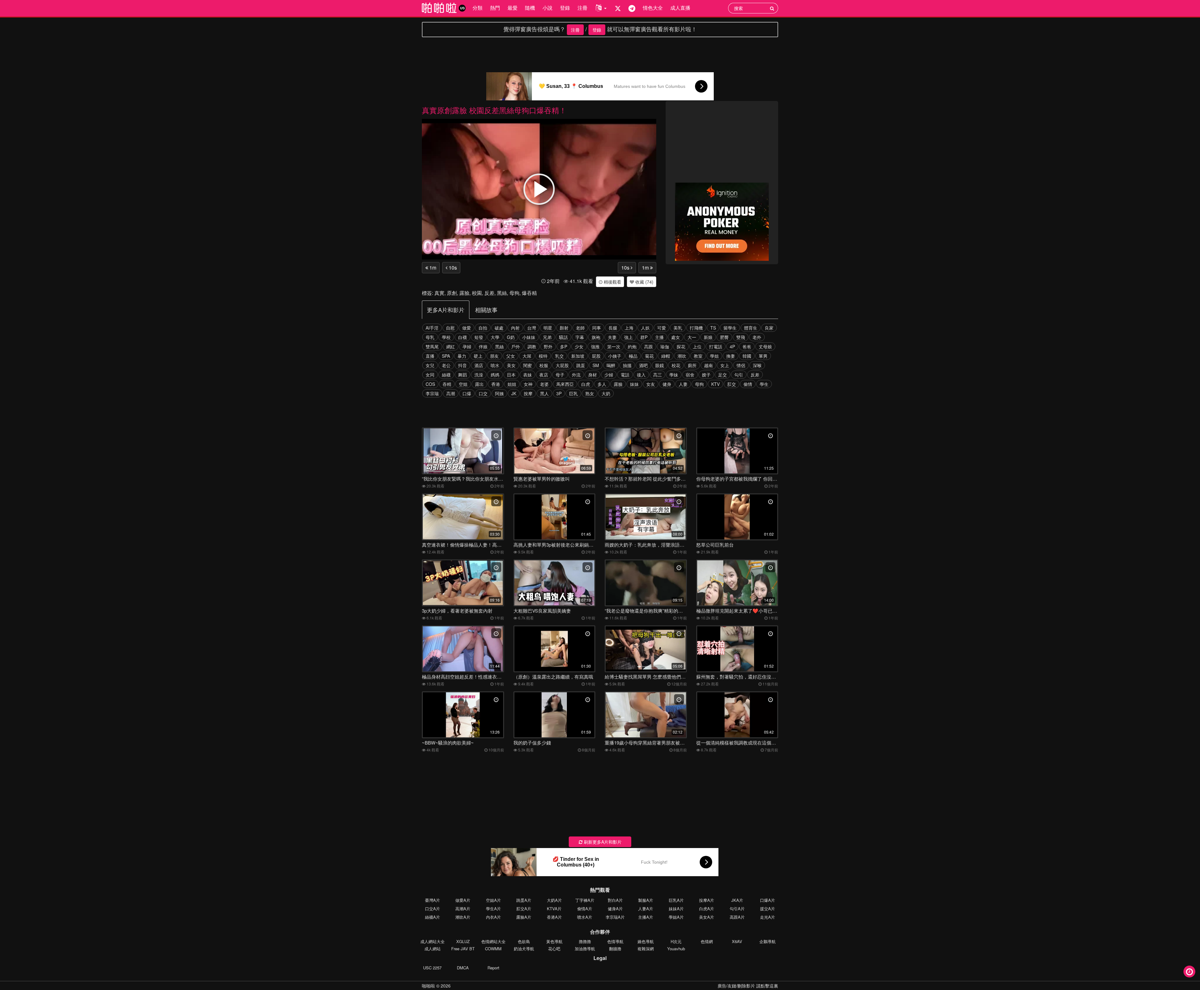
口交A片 (432, 909)
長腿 (612, 328)
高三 (657, 374)
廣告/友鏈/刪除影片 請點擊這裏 (748, 985)
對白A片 (615, 900)
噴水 (495, 365)
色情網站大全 (493, 941)
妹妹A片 (676, 909)
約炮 (632, 346)
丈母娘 (765, 346)
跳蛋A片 (523, 900)
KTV (715, 384)
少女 (579, 346)
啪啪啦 (428, 985)
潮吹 (682, 356)
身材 (592, 374)
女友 (650, 384)
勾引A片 (737, 909)
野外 (548, 346)
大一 (692, 337)
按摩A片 (706, 900)
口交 (483, 393)
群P (644, 337)
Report (493, 968)
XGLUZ (463, 941)
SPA (446, 356)
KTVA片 (554, 909)
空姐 (463, 384)
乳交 (559, 356)
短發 (478, 337)
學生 (764, 384)
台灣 (531, 328)
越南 (708, 365)
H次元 (676, 941)
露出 (479, 384)
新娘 (708, 337)
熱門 (495, 7)
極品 (633, 356)
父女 (510, 356)
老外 (756, 337)
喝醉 (611, 365)
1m (432, 267)
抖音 (462, 365)
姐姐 (512, 384)
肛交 (731, 384)
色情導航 (615, 941)
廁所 (692, 365)
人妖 (645, 328)
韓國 (746, 356)
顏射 (564, 328)
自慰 (450, 328)
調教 (532, 346)
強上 (628, 337)
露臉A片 (523, 917)
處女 (675, 337)
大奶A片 (554, 900)
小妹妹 (528, 337)
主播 (659, 337)
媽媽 (495, 374)
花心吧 (554, 949)
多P (563, 346)
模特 (543, 356)
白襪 (462, 337)
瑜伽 (664, 346)
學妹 (673, 374)
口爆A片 (767, 900)
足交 (722, 374)
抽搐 (627, 365)
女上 (724, 365)
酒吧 (643, 365)
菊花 (649, 356)
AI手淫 (432, 328)
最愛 (513, 7)
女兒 (430, 365)
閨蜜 (527, 365)
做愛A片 (462, 900)
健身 (666, 384)
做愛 (466, 328)
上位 (697, 346)
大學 (495, 337)
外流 (576, 374)
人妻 (683, 384)
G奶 (511, 337)
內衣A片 (493, 917)
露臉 (464, 292)
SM (595, 365)
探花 (681, 346)
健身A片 (615, 909)
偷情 (747, 384)
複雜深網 (646, 949)
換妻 (730, 356)
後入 (641, 374)
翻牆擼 (615, 949)
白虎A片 (706, 909)
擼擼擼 (585, 941)
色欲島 (524, 941)
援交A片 (767, 909)
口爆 (466, 393)
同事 (596, 328)
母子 (560, 374)
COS (430, 384)
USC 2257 (432, 968)
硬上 (478, 356)
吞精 (446, 384)
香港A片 (554, 917)
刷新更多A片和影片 (602, 842)
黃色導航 (554, 941)
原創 (452, 292)
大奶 (606, 393)
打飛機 (696, 328)
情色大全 (653, 7)
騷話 (563, 337)
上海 (629, 328)
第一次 (613, 346)
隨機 (530, 7)
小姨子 (614, 356)
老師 (580, 328)
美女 (511, 365)
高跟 (648, 346)
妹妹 (634, 384)
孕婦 (466, 346)
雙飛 (740, 337)
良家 (769, 328)
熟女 (589, 393)
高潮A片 (462, 909)
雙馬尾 (432, 346)
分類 (477, 7)
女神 (528, 384)
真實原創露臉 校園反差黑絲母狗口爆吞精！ (494, 109)
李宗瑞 (432, 393)
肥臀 (724, 337)
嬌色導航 (646, 941)
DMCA (463, 968)
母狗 (514, 292)
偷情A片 (584, 909)
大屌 (526, 356)
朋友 (494, 356)
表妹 (527, 374)
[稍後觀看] (1189, 971)
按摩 (528, 393)
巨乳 (573, 393)
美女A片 (706, 917)
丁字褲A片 (584, 900)
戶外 (515, 346)
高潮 (450, 393)
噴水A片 (584, 917)
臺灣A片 (432, 900)
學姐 (714, 356)
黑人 (544, 393)
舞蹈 (462, 374)
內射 (515, 328)
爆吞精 (529, 292)
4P (732, 346)
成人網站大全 (432, 941)
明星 (547, 328)
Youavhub (676, 949)
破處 (499, 328)
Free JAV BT (463, 949)
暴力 (462, 356)
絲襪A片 (432, 917)
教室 (698, 356)
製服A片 (645, 900)
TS (713, 328)
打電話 (715, 346)
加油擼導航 (585, 949)
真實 (439, 292)
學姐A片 (676, 917)
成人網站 (432, 949)
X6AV (737, 941)
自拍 (482, 328)
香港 (495, 384)
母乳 (430, 337)
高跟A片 (737, 917)
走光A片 (767, 917)
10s (452, 267)
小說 (547, 7)
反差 (489, 292)
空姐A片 (493, 900)
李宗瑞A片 (615, 917)
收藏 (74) (643, 282)
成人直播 (680, 7)
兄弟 (547, 337)
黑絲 (502, 292)
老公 (446, 365)
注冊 (583, 7)
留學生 (730, 328)
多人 (602, 384)
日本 (511, 374)
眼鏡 (659, 365)
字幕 (579, 337)
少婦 (608, 374)
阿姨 (499, 393)
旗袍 (596, 337)
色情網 (707, 941)
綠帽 (665, 356)
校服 (543, 365)
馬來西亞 (565, 384)
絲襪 (446, 374)
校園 (477, 292)
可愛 (661, 328)
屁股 (596, 356)
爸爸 (746, 346)
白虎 (585, 384)
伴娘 (483, 346)
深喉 (757, 365)
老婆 (544, 384)
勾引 (738, 374)
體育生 (750, 328)
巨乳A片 (676, 900)
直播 (430, 356)
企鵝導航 (767, 941)
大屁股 (562, 365)
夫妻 (612, 337)
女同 (430, 374)
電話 (625, 374)
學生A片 (493, 909)
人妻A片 (645, 909)
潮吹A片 (462, 917)
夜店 (543, 374)
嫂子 (706, 374)
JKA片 (737, 900)
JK (513, 393)
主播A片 (645, 917)
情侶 (741, 365)
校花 (676, 365)
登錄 (565, 7)
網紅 (450, 346)
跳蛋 (580, 365)
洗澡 (478, 374)
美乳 (677, 328)
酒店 (478, 365)
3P (559, 393)
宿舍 (690, 374)
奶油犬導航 (524, 949)
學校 (446, 337)
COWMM (493, 949)
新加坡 (577, 356)
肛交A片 (523, 909)
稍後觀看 (611, 282)
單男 (763, 356)
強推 (595, 346)
